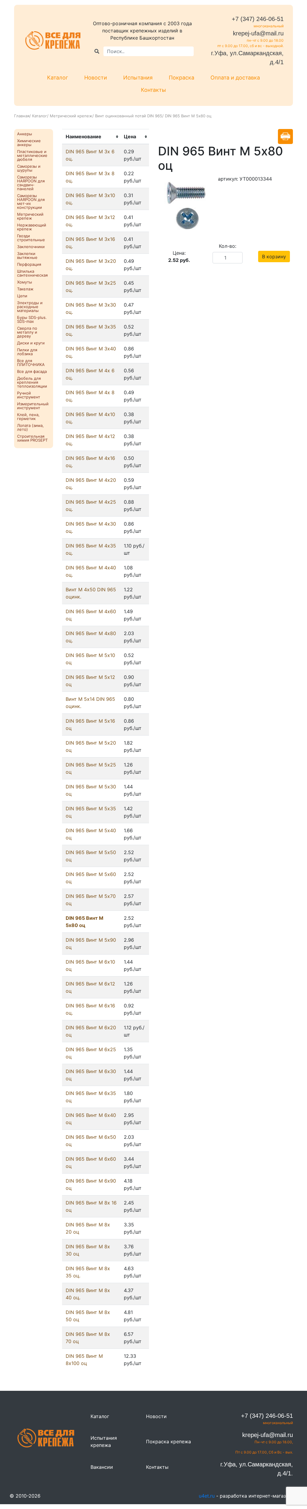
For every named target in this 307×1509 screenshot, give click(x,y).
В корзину (274, 257)
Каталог (57, 77)
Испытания (138, 77)
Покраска (181, 77)
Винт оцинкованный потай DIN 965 (128, 115)
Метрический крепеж (71, 115)
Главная (21, 115)
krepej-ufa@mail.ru (258, 33)
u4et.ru (207, 1496)
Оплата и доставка (235, 77)
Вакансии (102, 1467)
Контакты (153, 90)
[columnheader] (91, 136)
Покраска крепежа (168, 1441)
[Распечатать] (285, 136)
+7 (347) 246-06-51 (258, 19)
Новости (95, 77)
